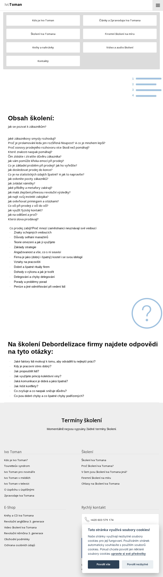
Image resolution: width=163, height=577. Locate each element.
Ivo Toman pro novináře (19, 472)
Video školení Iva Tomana (20, 527)
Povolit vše (103, 564)
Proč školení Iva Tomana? (98, 466)
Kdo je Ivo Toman (43, 20)
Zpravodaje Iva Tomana (19, 495)
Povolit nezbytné (137, 564)
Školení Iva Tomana (43, 34)
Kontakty (43, 61)
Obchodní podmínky (17, 539)
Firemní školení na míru (120, 34)
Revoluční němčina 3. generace (23, 533)
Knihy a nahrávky (43, 47)
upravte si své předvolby (128, 553)
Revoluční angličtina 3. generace (24, 521)
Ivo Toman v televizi (16, 483)
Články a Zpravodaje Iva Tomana (120, 20)
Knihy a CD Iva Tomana (19, 515)
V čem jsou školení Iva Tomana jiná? (104, 472)
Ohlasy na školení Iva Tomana (100, 483)
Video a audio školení (119, 47)
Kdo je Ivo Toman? (16, 460)
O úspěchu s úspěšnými (19, 489)
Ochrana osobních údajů (19, 545)
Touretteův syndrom (17, 466)
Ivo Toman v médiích (17, 478)
